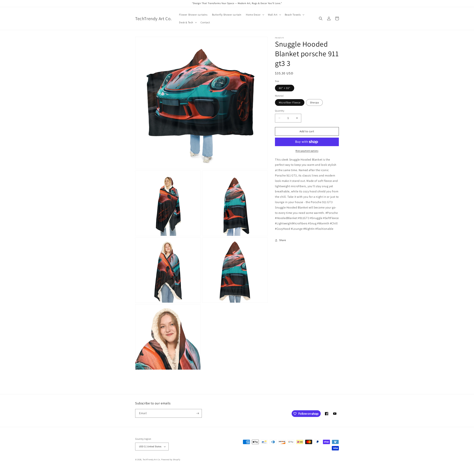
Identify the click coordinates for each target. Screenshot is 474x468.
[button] (255, 14)
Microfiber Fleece (290, 102)
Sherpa (314, 102)
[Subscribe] (197, 413)
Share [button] (282, 240)
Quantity (279, 110)
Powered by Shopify (170, 459)
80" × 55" (284, 88)
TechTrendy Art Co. (152, 459)
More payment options (307, 150)
